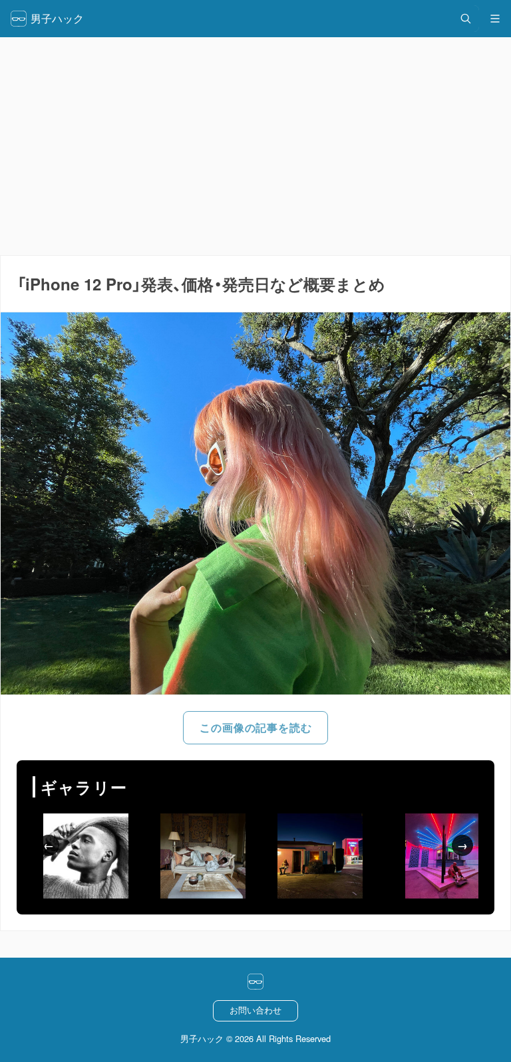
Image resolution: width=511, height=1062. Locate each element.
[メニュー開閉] (495, 18)
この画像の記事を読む (255, 727)
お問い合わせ (255, 1010)
